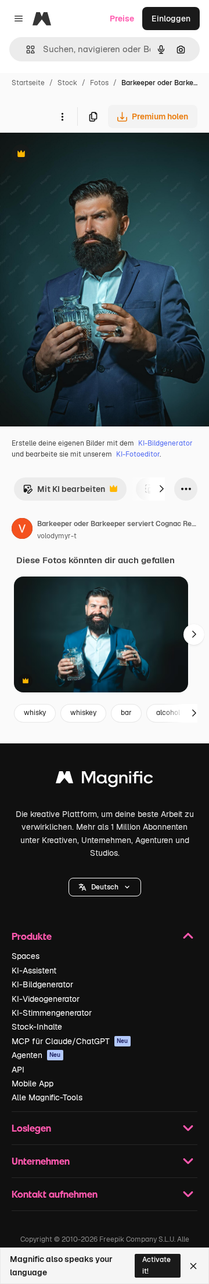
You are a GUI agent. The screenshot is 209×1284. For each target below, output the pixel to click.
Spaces (25, 956)
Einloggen (171, 18)
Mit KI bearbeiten (64, 492)
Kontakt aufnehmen (55, 1194)
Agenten (36, 1055)
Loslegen (31, 1128)
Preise (122, 18)
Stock (67, 82)
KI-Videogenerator (46, 999)
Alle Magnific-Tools (47, 1097)
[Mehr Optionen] (62, 116)
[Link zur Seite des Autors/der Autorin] (22, 530)
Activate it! (156, 1265)
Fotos (99, 82)
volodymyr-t (57, 536)
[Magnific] (104, 780)
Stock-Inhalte (37, 1027)
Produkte (32, 936)
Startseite (28, 82)
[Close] (193, 1266)
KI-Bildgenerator (165, 443)
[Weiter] (161, 489)
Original (74, 154)
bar (126, 712)
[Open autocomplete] (26, 49)
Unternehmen (41, 1161)
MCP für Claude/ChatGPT (70, 1041)
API (18, 1069)
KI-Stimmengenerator (52, 1013)
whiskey (83, 712)
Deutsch (104, 887)
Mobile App (32, 1083)
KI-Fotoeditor (138, 454)
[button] (105, 887)
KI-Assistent (34, 970)
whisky (35, 712)
